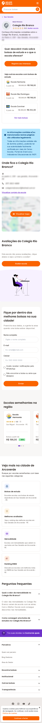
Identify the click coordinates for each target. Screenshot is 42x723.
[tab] (19, 445)
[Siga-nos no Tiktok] (29, 704)
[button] (20, 633)
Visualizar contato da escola (14, 192)
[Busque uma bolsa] (37, 9)
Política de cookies (10, 713)
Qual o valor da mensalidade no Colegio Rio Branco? (16, 594)
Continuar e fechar (21, 718)
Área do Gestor (7, 662)
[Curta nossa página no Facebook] (13, 704)
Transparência (8, 689)
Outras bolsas (8, 683)
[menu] (37, 3)
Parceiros (6, 644)
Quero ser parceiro (9, 652)
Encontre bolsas (9, 670)
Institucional (7, 676)
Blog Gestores (7, 657)
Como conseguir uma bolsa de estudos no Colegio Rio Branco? (16, 619)
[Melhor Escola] (7, 3)
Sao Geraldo (8, 17)
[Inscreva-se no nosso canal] (24, 704)
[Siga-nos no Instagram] (18, 704)
